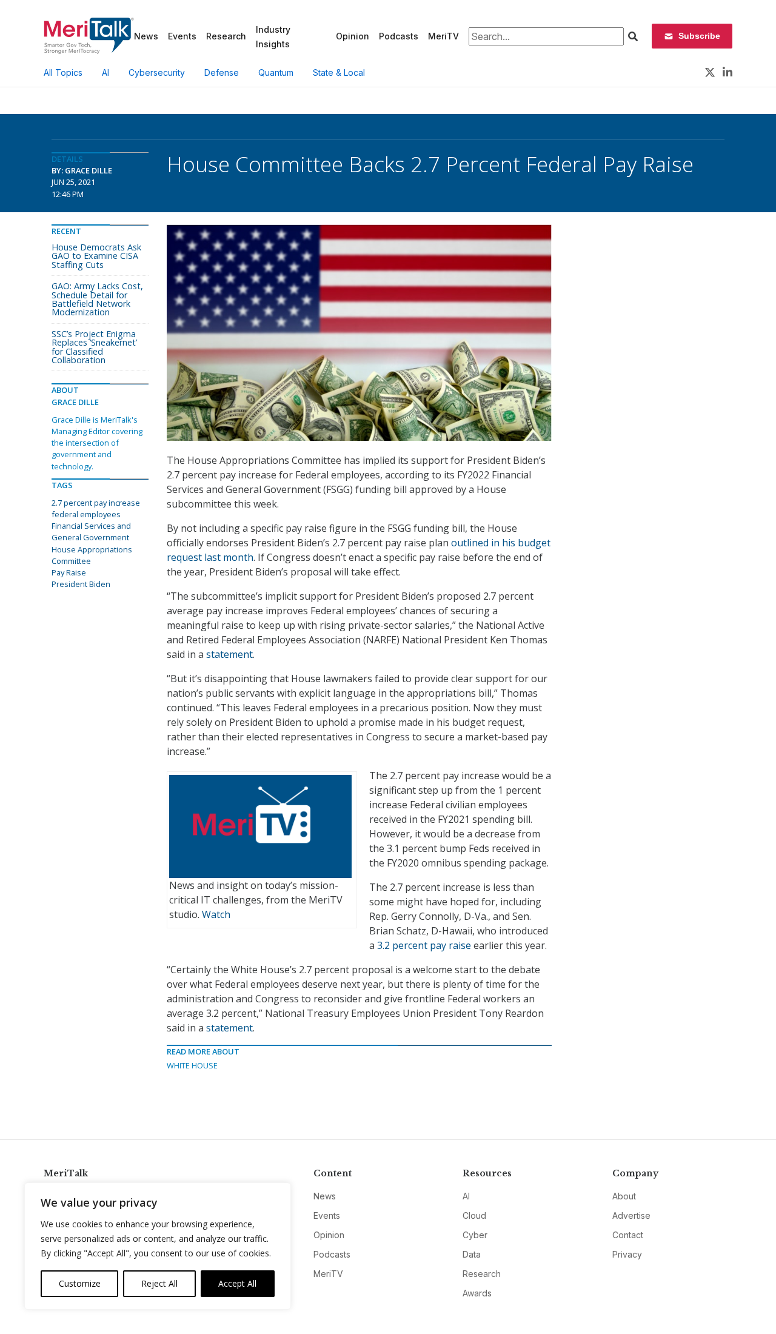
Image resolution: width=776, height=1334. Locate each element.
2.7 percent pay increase (96, 502)
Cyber (475, 1235)
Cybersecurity (157, 72)
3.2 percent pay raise (424, 945)
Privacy (627, 1254)
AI (105, 72)
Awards (477, 1293)
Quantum (275, 72)
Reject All (159, 1283)
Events (182, 36)
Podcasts (398, 36)
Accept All (237, 1283)
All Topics (63, 72)
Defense (221, 72)
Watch (216, 914)
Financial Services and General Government (91, 531)
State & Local (339, 72)
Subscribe (699, 36)
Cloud (474, 1215)
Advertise (631, 1215)
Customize (80, 1283)
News (146, 36)
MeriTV (443, 36)
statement (229, 654)
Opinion (352, 36)
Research (226, 36)
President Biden (81, 583)
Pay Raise (69, 572)
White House (192, 1065)
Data (472, 1254)
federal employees (86, 514)
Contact (627, 1235)
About (624, 1196)
